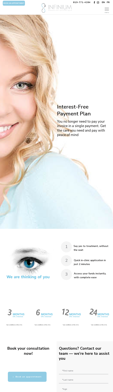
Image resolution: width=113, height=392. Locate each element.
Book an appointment (13, 3)
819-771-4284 (82, 2)
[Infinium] (56, 11)
